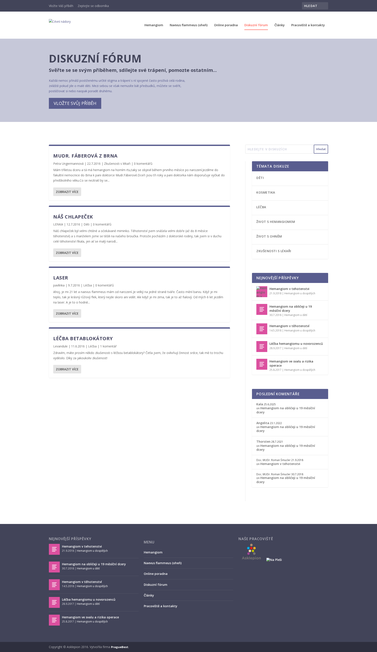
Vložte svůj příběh (75, 103)
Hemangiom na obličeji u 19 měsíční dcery (290, 308)
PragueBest (119, 647)
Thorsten (263, 441)
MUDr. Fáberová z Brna (85, 155)
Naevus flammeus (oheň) (188, 25)
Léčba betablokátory (83, 338)
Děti (86, 224)
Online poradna (226, 25)
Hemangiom (153, 25)
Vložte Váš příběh (61, 6)
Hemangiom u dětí (295, 315)
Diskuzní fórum (256, 25)
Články (279, 25)
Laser (60, 277)
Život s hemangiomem (275, 222)
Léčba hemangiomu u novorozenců (296, 344)
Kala (259, 404)
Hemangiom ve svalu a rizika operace (291, 363)
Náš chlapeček (73, 216)
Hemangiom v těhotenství (289, 326)
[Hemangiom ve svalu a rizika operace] (261, 364)
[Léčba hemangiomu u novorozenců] (261, 346)
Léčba (87, 285)
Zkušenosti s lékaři (117, 163)
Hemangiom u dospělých (299, 293)
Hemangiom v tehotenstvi (289, 289)
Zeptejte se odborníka (93, 6)
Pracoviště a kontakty (308, 25)
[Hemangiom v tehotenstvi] (261, 291)
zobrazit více (67, 192)
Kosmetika (265, 192)
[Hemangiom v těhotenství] (261, 328)
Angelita (262, 423)
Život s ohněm (269, 236)
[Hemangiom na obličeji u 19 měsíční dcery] (261, 309)
